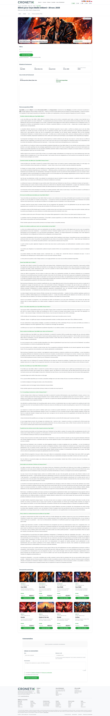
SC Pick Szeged (58, 706)
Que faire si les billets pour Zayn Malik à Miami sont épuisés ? (34, 365)
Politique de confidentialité (47, 672)
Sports (38, 689)
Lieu (29, 13)
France (82, 703)
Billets (20, 13)
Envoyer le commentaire (31, 677)
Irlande (82, 704)
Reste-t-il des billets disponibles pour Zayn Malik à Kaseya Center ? (35, 306)
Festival (48, 2)
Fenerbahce (20, 703)
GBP (82, 3)
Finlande (69, 703)
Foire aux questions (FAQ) (37, 13)
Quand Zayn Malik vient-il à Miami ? (28, 262)
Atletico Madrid (33, 703)
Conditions (80, 714)
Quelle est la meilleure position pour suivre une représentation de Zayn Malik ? (38, 226)
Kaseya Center (52, 69)
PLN (90, 3)
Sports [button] (39, 2)
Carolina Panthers (46, 704)
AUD (87, 3)
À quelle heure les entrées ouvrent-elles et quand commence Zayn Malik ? (37, 428)
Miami (34, 5)
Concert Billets (24, 5)
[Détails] (27, 586)
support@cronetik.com (25, 696)
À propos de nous (68, 714)
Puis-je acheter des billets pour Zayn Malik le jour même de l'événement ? (36, 331)
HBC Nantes (58, 702)
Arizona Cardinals (46, 705)
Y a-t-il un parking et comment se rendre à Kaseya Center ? (33, 392)
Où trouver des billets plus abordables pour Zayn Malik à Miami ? (34, 195)
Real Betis (32, 705)
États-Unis (30, 5)
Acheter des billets (26, 54)
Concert (44, 2)
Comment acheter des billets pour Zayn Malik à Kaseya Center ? (34, 160)
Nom (25, 653)
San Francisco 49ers (46, 702)
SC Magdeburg (58, 704)
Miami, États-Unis (38, 69)
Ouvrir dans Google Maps (61, 80)
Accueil (19, 5)
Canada (69, 704)
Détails (24, 13)
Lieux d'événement (60, 2)
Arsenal (31, 706)
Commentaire (27, 660)
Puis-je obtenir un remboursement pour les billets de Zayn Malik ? (35, 513)
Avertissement (45, 712)
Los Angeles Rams (46, 703)
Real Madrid (20, 702)
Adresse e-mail (58, 653)
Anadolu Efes (20, 706)
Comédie (53, 2)
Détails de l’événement (24, 57)
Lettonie (69, 705)
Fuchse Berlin (58, 703)
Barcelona (57, 705)
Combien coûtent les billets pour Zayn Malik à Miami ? (32, 116)
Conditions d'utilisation (35, 672)
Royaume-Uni (83, 702)
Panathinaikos (20, 704)
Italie (81, 705)
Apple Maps (58, 81)
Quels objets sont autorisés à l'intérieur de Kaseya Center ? (33, 464)
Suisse (69, 706)
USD (78, 3)
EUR (74, 3)
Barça (19, 705)
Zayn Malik (38, 5)
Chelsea (31, 704)
